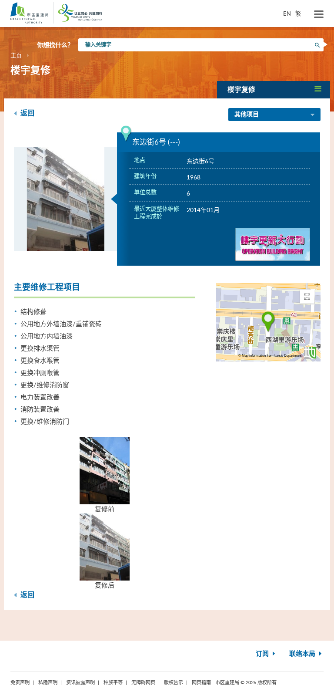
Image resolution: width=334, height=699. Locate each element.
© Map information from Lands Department (269, 356)
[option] (65, 199)
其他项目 (246, 114)
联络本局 (303, 654)
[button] (273, 89)
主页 (16, 55)
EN (287, 13)
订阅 (263, 654)
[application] (268, 322)
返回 (26, 113)
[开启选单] (319, 14)
